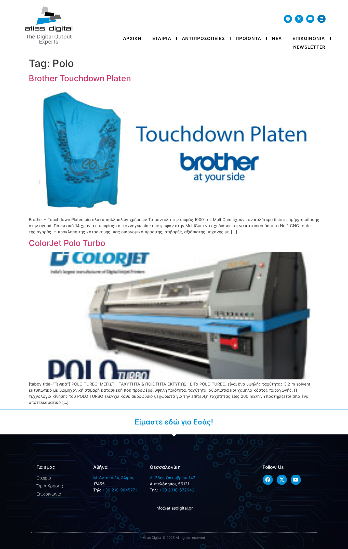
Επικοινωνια (308, 38)
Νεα (277, 38)
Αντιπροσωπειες (203, 38)
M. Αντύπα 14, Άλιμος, (114, 477)
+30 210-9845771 (119, 489)
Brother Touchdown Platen (80, 78)
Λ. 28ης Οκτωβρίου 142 (172, 477)
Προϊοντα (248, 38)
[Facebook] (288, 19)
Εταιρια (161, 38)
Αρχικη (132, 38)
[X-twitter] (299, 19)
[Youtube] (310, 19)
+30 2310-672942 (176, 489)
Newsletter (309, 47)
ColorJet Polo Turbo (67, 243)
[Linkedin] (321, 19)
